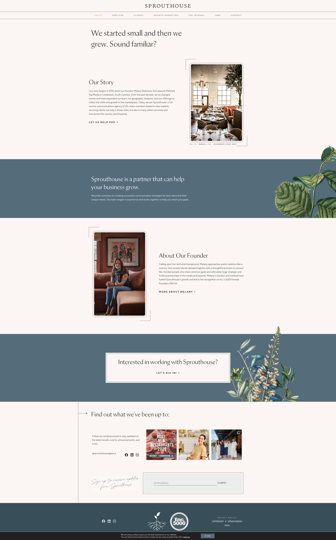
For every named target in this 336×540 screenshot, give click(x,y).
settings (186, 537)
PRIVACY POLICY (227, 518)
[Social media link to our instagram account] (137, 455)
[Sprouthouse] (168, 6)
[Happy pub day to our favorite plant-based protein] (194, 445)
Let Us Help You (102, 122)
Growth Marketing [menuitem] (166, 15)
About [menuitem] (98, 15)
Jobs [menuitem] (218, 15)
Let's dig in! (166, 373)
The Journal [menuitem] (196, 15)
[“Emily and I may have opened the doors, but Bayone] (161, 445)
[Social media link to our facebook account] (126, 455)
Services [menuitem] (118, 15)
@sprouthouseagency (104, 453)
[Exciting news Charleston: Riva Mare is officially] (226, 445)
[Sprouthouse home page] (157, 521)
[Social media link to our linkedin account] (131, 455)
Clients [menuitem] (139, 15)
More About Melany (176, 291)
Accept (208, 536)
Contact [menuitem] (236, 15)
